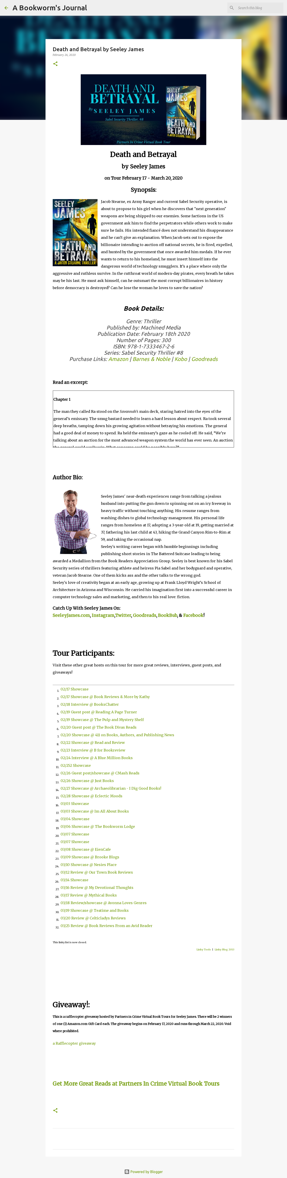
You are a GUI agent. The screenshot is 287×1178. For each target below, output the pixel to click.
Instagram (103, 615)
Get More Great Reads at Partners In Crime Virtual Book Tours (136, 1083)
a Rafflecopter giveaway (74, 1043)
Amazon (118, 359)
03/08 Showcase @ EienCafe (86, 849)
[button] (55, 64)
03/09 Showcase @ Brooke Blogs (90, 857)
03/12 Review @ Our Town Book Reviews (97, 872)
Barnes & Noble (151, 359)
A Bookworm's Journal (50, 8)
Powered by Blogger (146, 1172)
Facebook (193, 615)
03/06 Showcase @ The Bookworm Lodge (98, 826)
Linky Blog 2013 (224, 949)
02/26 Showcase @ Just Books (87, 780)
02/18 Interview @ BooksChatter (90, 704)
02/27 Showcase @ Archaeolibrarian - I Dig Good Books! (111, 788)
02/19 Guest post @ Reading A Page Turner (99, 712)
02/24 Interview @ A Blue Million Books (97, 758)
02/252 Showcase (76, 765)
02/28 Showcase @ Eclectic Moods (91, 796)
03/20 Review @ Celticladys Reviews (93, 918)
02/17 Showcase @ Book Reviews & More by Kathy (105, 696)
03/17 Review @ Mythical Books (89, 895)
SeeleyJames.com (71, 615)
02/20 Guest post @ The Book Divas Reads (99, 727)
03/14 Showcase (74, 880)
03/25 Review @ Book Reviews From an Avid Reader (106, 925)
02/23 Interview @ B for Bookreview (93, 750)
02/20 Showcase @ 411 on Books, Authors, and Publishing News (117, 735)
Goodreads (204, 359)
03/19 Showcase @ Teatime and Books (95, 910)
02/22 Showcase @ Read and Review (93, 742)
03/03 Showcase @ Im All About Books (95, 811)
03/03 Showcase (75, 803)
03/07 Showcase (75, 834)
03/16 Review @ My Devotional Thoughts (97, 887)
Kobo (180, 359)
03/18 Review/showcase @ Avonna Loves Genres (104, 903)
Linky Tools (203, 949)
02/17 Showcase (75, 689)
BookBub (167, 615)
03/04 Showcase (75, 819)
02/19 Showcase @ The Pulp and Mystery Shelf (102, 719)
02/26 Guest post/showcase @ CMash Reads (100, 773)
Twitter (123, 615)
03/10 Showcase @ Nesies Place (89, 864)
